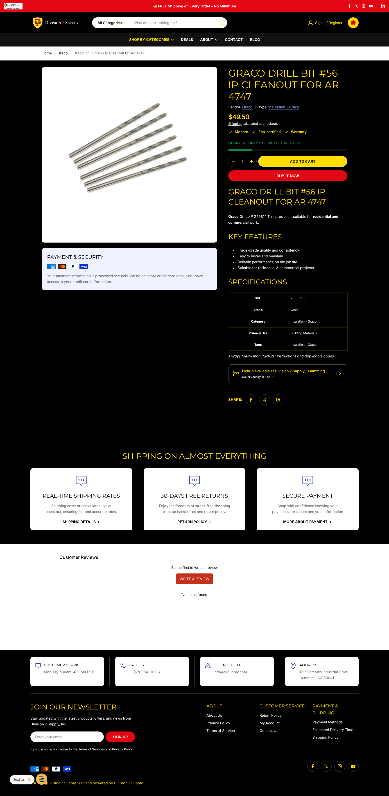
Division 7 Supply (61, 783)
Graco (62, 53)
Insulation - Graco (283, 107)
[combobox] (159, 22)
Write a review (194, 579)
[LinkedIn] (383, 6)
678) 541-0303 (147, 672)
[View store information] (340, 373)
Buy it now (287, 176)
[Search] (221, 22)
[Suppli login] (13, 6)
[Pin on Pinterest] (278, 399)
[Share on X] (264, 399)
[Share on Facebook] (251, 399)
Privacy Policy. (122, 749)
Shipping (235, 123)
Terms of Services (91, 749)
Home (47, 53)
